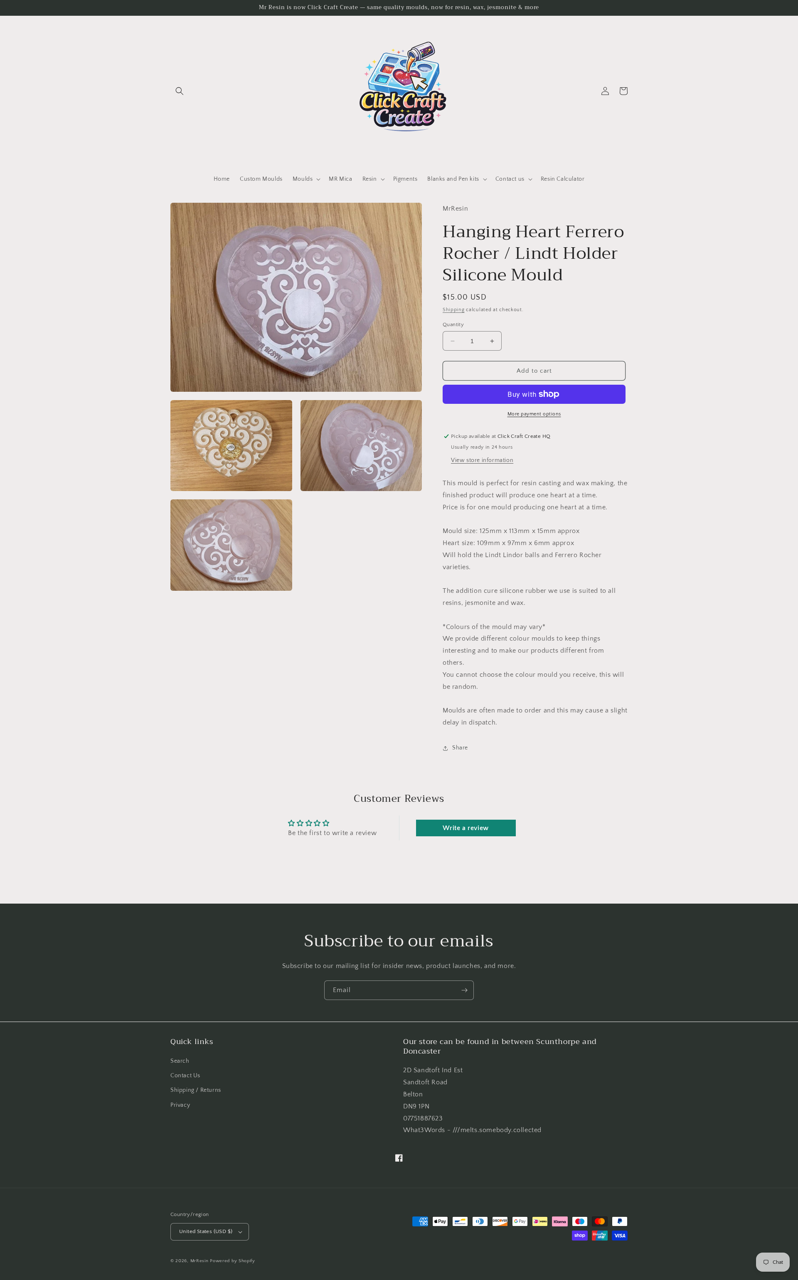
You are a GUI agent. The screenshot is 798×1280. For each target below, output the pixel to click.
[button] (179, 91)
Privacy (180, 1105)
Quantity (453, 324)
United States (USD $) (205, 1231)
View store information (482, 460)
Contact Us (185, 1075)
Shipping (454, 309)
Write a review (465, 828)
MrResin (199, 1260)
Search (180, 1061)
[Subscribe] (464, 990)
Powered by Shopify (232, 1260)
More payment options (534, 414)
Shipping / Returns (195, 1090)
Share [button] (460, 747)
